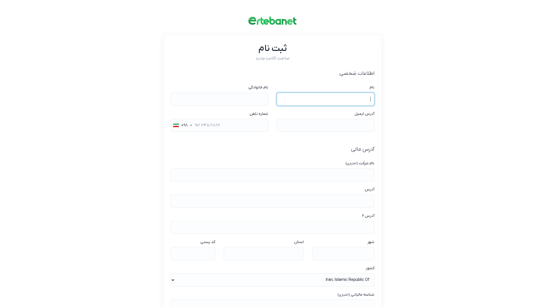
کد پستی (207, 242)
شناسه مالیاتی (356, 294)
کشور (370, 268)
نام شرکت (359, 163)
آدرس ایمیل (364, 114)
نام (372, 87)
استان (299, 242)
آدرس (369, 189)
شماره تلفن (259, 114)
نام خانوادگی (258, 87)
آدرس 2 (368, 216)
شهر (370, 242)
